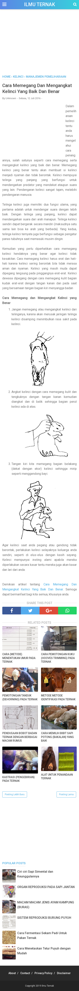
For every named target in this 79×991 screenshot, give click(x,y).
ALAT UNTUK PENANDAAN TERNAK (57, 776)
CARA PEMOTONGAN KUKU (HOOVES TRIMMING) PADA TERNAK (58, 658)
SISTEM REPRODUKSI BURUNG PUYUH (44, 918)
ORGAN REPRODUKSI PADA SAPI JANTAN (46, 887)
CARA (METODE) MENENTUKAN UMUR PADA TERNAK (18, 658)
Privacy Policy (43, 973)
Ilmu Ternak (39, 4)
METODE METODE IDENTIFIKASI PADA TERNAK (58, 697)
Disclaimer (64, 973)
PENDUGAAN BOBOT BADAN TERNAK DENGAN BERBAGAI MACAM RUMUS (19, 737)
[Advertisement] (39, 44)
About (12, 973)
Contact (25, 973)
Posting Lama (66, 794)
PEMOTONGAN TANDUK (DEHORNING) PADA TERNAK (20, 697)
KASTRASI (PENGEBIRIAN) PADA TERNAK (18, 779)
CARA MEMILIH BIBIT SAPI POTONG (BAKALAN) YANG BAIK (57, 737)
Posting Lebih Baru (15, 794)
